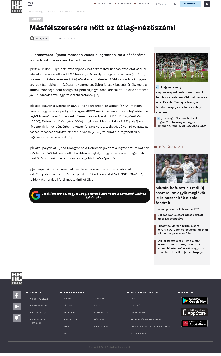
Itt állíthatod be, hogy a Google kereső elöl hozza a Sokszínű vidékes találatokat (94, 195)
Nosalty (68, 326)
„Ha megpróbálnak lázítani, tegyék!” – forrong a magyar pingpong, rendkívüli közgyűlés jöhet (181, 122)
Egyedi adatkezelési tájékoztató (150, 326)
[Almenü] (30, 4)
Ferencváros (124, 3)
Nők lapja (99, 319)
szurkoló (67, 11)
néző (82, 11)
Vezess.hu (70, 312)
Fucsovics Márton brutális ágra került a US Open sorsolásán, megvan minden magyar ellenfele (182, 229)
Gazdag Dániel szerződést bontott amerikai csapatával (180, 216)
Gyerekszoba (101, 312)
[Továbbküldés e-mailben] (15, 65)
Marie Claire (101, 326)
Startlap (69, 298)
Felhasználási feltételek (146, 319)
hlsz (52, 11)
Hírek (36, 19)
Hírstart (69, 305)
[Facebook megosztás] (15, 56)
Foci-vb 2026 (104, 3)
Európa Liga (143, 3)
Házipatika (100, 298)
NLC (66, 333)
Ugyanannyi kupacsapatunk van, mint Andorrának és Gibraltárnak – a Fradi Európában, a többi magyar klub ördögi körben (182, 99)
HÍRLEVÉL (136, 305)
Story (97, 305)
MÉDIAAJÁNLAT (139, 333)
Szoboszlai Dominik (38, 321)
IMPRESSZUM (138, 312)
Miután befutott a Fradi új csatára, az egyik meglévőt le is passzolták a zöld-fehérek (180, 195)
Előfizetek (190, 4)
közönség (36, 11)
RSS (133, 298)
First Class (70, 319)
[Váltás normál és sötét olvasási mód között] (175, 4)
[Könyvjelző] (15, 75)
